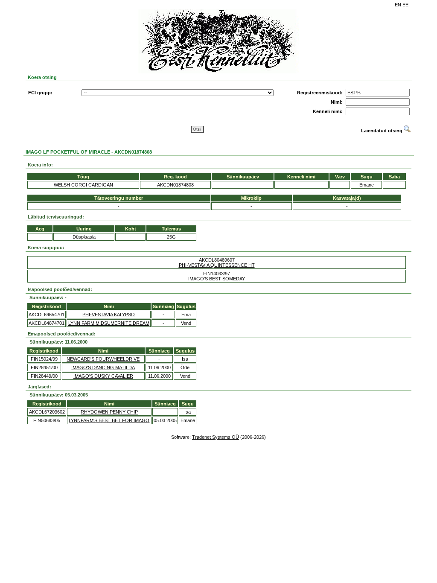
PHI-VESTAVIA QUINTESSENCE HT (217, 265)
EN (398, 4)
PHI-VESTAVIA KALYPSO (108, 314)
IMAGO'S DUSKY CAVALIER (103, 376)
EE (405, 4)
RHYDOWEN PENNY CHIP (109, 411)
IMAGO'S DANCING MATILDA (103, 367)
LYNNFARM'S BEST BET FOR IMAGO (109, 420)
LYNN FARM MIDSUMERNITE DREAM (108, 323)
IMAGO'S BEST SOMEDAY (216, 278)
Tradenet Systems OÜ (215, 437)
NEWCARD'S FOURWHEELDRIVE (103, 358)
